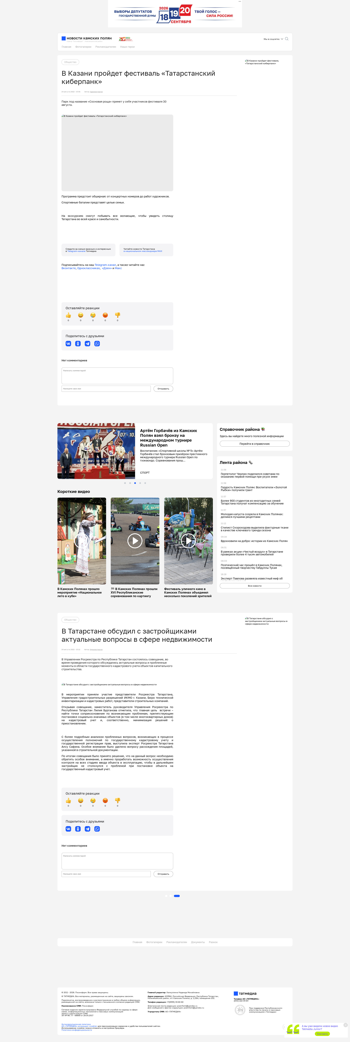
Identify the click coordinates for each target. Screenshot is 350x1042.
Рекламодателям (105, 46)
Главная (66, 46)
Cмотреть (322, 1033)
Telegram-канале (76, 251)
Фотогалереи (83, 46)
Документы (198, 942)
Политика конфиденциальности (77, 1030)
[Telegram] (87, 343)
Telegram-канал (105, 264)
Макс (118, 268)
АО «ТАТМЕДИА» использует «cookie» (79, 1026)
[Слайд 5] (145, 483)
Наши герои (127, 46)
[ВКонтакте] (68, 343)
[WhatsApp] (97, 343)
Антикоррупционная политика (76, 1024)
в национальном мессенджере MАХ (143, 251)
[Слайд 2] (130, 483)
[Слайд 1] (125, 483)
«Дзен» (107, 268)
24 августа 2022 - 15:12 (71, 649)
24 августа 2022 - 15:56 (71, 92)
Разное (213, 942)
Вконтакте (69, 268)
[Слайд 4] (140, 483)
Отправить (163, 388)
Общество (70, 62)
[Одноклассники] (78, 343)
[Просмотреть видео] (81, 540)
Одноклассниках (88, 268)
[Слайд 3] (135, 483)
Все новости (255, 585)
